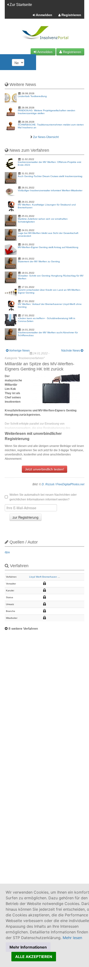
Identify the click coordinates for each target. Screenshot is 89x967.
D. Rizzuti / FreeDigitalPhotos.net (63, 484)
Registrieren (71, 15)
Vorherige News (19, 350)
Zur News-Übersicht (46, 137)
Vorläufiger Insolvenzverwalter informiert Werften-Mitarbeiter (50, 190)
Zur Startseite (20, 5)
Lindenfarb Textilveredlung (32, 96)
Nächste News (71, 350)
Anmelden (43, 15)
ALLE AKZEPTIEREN (33, 956)
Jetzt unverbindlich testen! (44, 469)
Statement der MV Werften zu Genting (39, 261)
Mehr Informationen (28, 947)
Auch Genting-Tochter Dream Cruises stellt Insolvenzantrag (50, 176)
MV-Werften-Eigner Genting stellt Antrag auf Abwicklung (48, 247)
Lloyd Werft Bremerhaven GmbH (47, 576)
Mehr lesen (72, 937)
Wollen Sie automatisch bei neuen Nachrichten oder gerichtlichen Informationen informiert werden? (43, 497)
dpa (7, 552)
